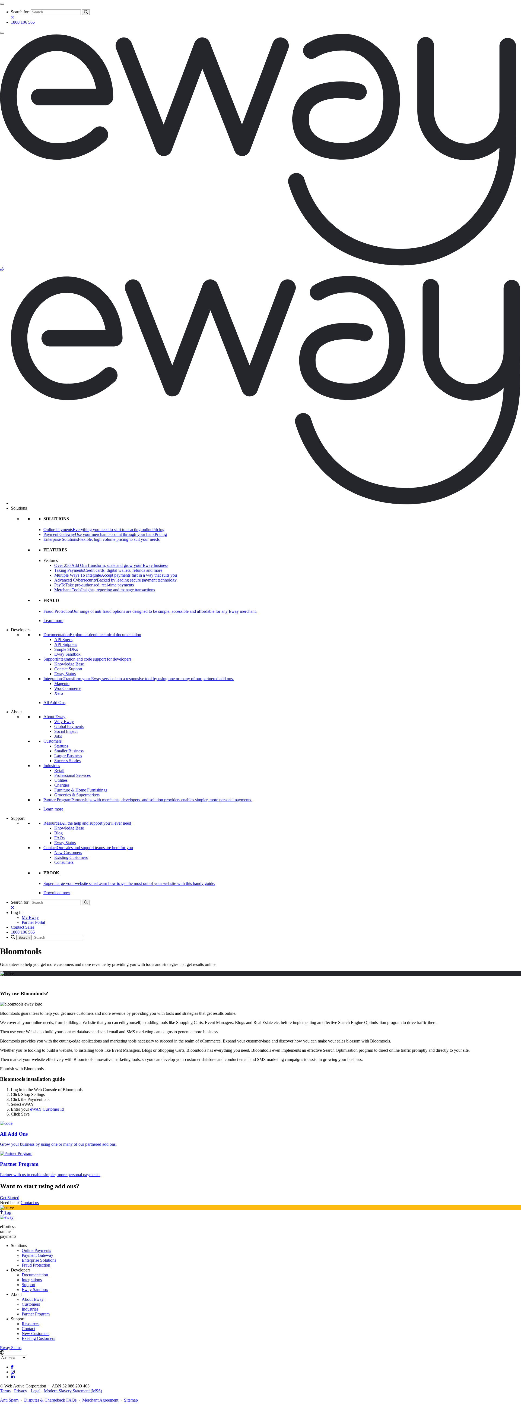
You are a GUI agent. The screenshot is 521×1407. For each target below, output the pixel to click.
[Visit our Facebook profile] (12, 1367)
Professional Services (72, 775)
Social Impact (66, 731)
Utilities (61, 780)
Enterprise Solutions (39, 1260)
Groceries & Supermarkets (77, 795)
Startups (61, 746)
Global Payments (69, 726)
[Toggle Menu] (2, 4)
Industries (51, 765)
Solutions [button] (19, 508)
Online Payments (36, 1250)
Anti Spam (9, 1400)
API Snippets (65, 644)
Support (28, 1284)
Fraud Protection (36, 1265)
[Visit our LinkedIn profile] (13, 1376)
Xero (58, 693)
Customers (52, 741)
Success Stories (67, 760)
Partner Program (36, 1314)
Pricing (158, 529)
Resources (30, 1323)
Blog (58, 833)
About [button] (16, 711)
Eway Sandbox (67, 654)
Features (50, 560)
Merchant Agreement (100, 1400)
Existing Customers (71, 857)
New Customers (68, 852)
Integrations (32, 1279)
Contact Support (68, 669)
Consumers (64, 862)
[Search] (86, 12)
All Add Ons (54, 702)
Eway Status (65, 673)
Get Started (9, 1197)
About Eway (54, 716)
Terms (5, 1391)
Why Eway (64, 721)
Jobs (58, 736)
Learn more (53, 620)
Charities (61, 785)
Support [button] (17, 818)
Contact (28, 1328)
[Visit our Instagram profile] (13, 1372)
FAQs (59, 838)
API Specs (63, 639)
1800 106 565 (23, 22)
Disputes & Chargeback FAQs (50, 1400)
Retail (59, 770)
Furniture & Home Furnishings (80, 790)
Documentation (35, 1275)
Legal (35, 1391)
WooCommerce (67, 688)
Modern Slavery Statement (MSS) (73, 1391)
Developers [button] (20, 629)
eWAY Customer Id (47, 1109)
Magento (61, 683)
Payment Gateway (37, 1255)
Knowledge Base (69, 664)
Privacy (20, 1391)
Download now (56, 892)
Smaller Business (69, 751)
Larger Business (68, 755)
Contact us (30, 1202)
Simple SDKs (66, 649)
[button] (17, 912)
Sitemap (131, 1400)
